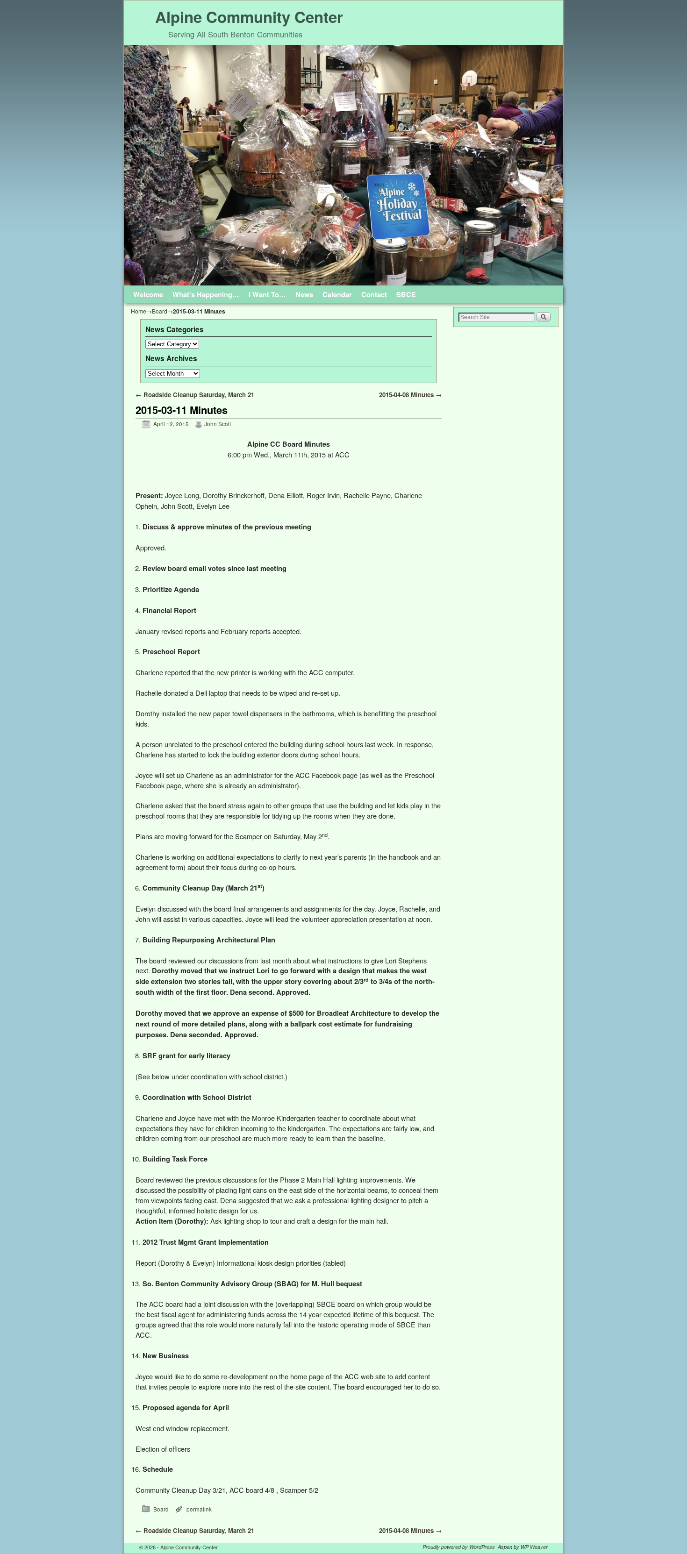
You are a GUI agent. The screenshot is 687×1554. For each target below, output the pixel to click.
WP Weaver (534, 1546)
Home (138, 311)
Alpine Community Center (249, 17)
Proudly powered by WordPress (458, 1546)
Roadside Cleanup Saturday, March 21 (195, 394)
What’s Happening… (205, 294)
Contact (374, 294)
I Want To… (267, 294)
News (304, 294)
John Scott (217, 424)
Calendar (337, 294)
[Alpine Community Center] (343, 165)
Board (159, 311)
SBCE (406, 294)
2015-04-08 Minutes (410, 394)
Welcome (148, 294)
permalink (199, 1509)
